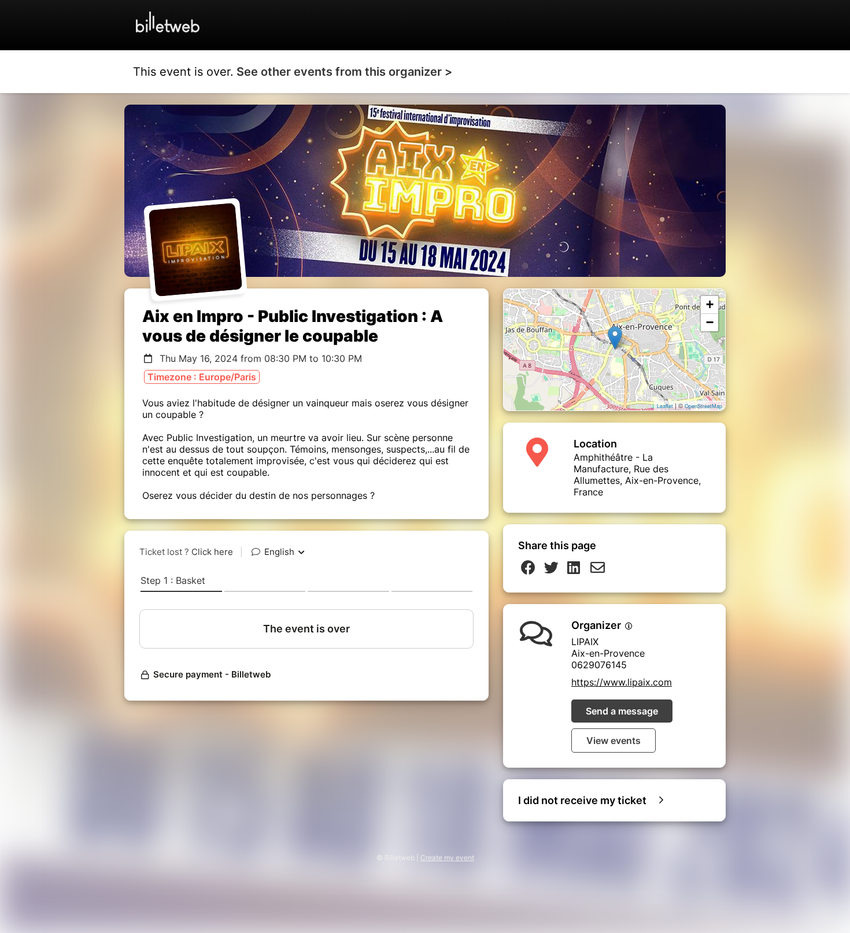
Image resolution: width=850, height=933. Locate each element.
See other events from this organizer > (344, 72)
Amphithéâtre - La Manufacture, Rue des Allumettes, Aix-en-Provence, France (637, 474)
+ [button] (710, 304)
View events (613, 740)
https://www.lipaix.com (621, 682)
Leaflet (665, 406)
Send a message (622, 711)
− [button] (710, 322)
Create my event (447, 857)
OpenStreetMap (703, 406)
